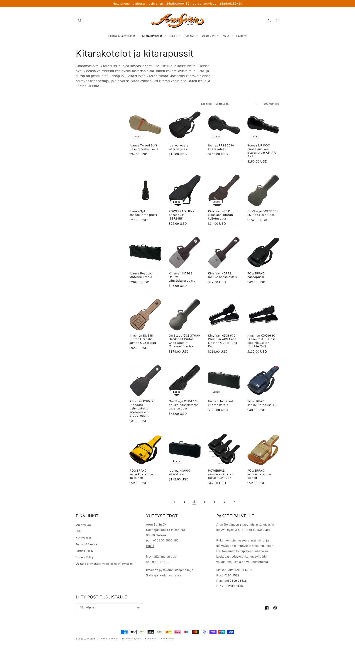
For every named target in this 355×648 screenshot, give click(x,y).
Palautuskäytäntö (109, 638)
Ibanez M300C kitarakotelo (179, 472)
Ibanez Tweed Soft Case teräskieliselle (143, 147)
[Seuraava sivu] (234, 502)
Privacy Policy (84, 557)
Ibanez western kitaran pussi (180, 147)
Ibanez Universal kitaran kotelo (220, 402)
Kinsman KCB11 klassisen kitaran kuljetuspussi (220, 215)
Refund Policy (84, 550)
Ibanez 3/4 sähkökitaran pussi (143, 213)
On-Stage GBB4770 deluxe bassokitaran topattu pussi (184, 404)
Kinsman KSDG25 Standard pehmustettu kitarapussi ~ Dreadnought (142, 408)
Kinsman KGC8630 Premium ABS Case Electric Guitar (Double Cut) (261, 341)
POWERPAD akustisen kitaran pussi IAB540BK (220, 474)
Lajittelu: (206, 103)
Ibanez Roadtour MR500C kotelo (141, 275)
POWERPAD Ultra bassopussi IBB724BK (181, 215)
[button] (80, 20)
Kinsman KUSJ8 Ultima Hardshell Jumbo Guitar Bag (142, 339)
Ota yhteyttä (83, 524)
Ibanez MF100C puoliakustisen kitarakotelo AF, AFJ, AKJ (262, 151)
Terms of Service (86, 544)
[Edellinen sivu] (174, 502)
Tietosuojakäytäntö (131, 638)
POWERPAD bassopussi (256, 275)
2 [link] (194, 501)
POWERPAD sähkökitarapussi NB (262, 402)
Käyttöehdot (83, 537)
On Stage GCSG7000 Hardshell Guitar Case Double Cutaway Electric (184, 341)
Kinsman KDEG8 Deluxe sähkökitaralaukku (182, 277)
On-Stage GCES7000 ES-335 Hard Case (263, 213)
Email (150, 545)
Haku (79, 531)
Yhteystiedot (167, 638)
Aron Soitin (89, 639)
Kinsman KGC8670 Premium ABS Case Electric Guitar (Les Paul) (222, 341)
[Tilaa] (138, 607)
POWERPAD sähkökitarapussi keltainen (142, 474)
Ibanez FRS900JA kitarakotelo (221, 147)
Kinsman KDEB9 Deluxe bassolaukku (222, 275)
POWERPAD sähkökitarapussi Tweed (260, 474)
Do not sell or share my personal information (104, 563)
